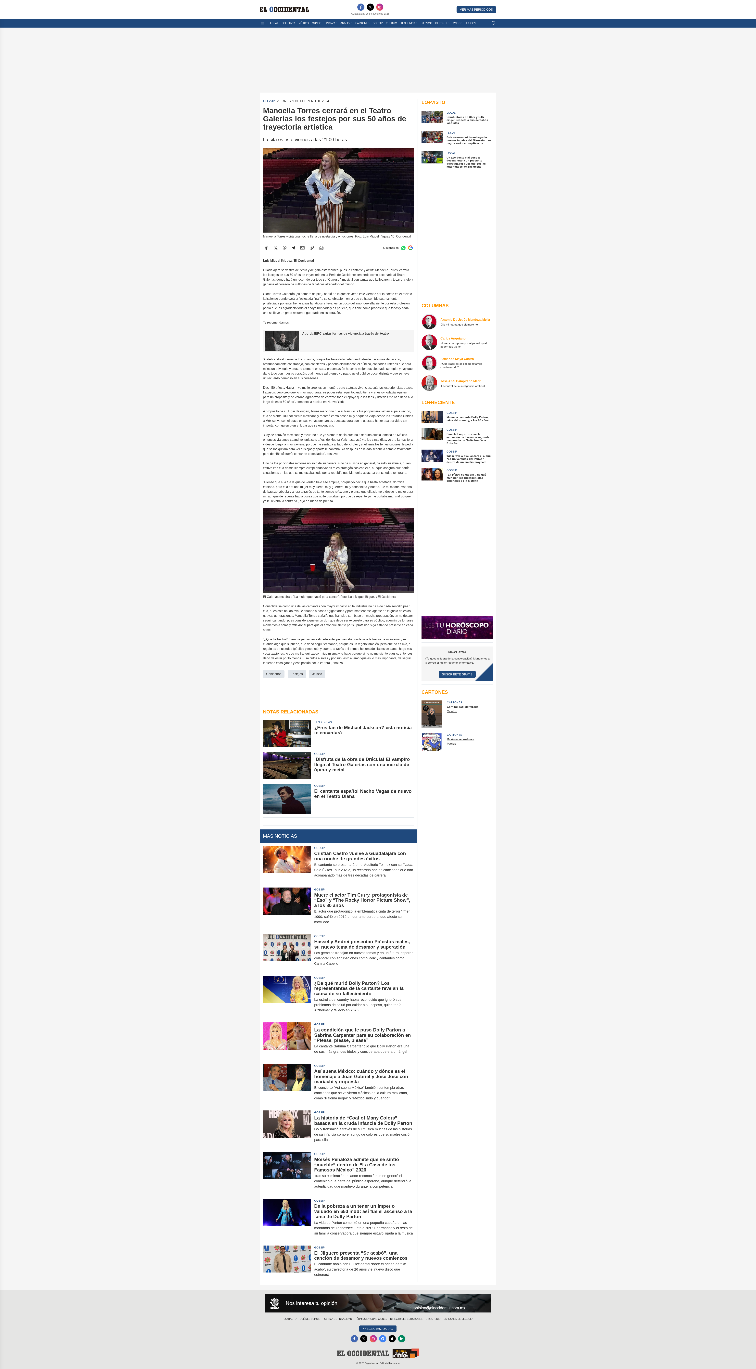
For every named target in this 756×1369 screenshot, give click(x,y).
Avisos (457, 23)
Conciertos (273, 674)
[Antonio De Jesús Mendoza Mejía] (429, 322)
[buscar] (493, 23)
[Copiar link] (312, 248)
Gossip (378, 23)
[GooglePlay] (401, 1338)
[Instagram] (379, 7)
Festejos (297, 674)
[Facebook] (360, 7)
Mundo (316, 23)
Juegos (470, 23)
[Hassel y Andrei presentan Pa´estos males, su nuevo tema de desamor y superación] (287, 952)
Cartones (362, 23)
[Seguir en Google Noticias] (410, 248)
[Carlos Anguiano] (429, 342)
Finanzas (330, 23)
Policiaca (288, 23)
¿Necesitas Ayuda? (378, 1328)
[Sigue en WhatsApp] (403, 248)
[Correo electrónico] (302, 248)
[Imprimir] (321, 248)
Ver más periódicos (476, 9)
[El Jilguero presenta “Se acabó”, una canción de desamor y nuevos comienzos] (287, 1264)
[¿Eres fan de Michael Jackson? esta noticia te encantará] (287, 733)
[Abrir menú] (262, 23)
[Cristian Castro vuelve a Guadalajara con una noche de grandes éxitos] (287, 864)
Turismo (426, 23)
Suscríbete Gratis (457, 674)
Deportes (442, 23)
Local (274, 23)
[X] (370, 7)
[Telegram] (293, 248)
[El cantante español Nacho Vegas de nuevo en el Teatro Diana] (287, 799)
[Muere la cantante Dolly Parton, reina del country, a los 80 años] (432, 417)
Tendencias (409, 23)
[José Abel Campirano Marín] (429, 383)
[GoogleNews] (382, 1338)
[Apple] (392, 1338)
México (303, 23)
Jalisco (317, 674)
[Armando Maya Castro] (429, 363)
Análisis (346, 23)
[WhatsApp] (284, 248)
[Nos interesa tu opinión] (378, 1303)
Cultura (391, 23)
